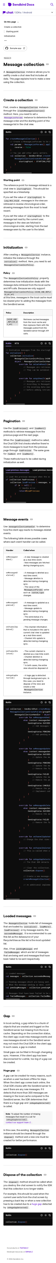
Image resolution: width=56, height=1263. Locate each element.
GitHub (28, 1252)
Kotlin (8, 132)
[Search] (52, 4)
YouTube (23, 1248)
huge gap (37, 1204)
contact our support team (17, 1122)
